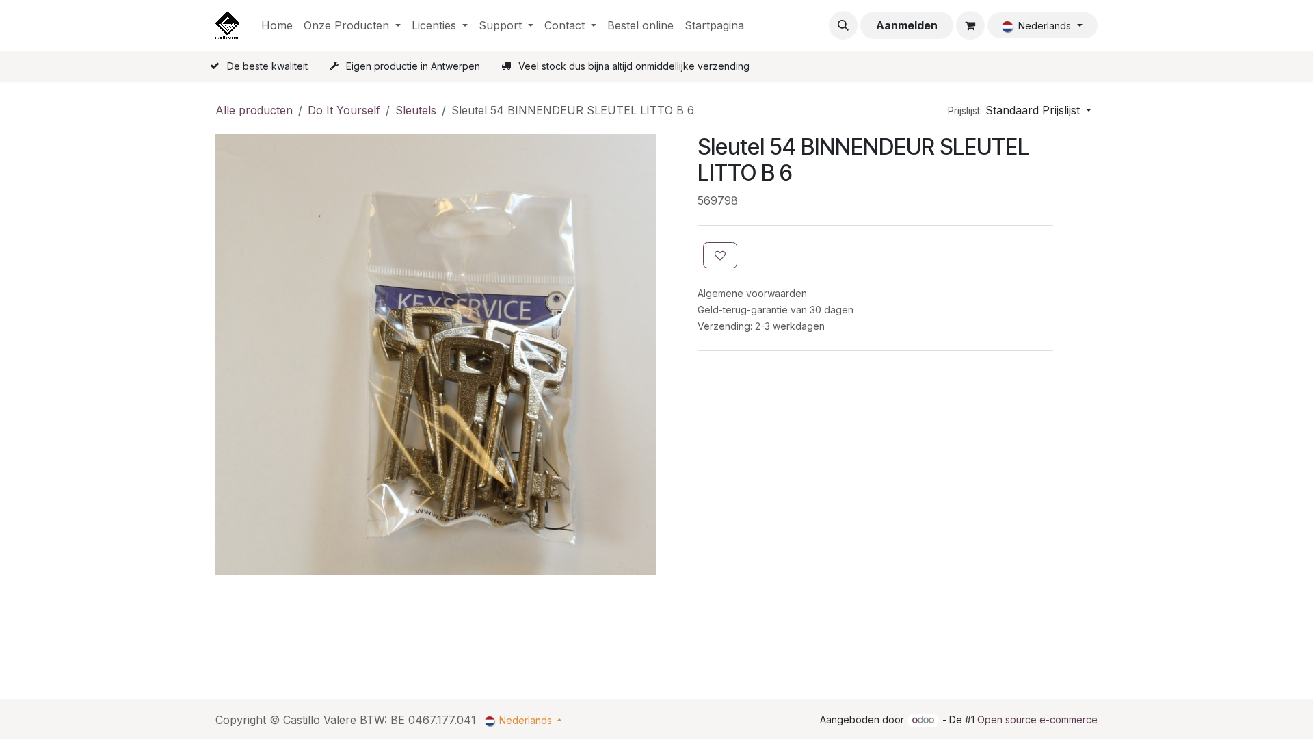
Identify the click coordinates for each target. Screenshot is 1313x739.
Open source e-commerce (1037, 719)
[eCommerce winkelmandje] (970, 25)
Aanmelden (907, 25)
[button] (843, 25)
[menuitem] (277, 25)
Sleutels (415, 110)
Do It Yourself (344, 110)
